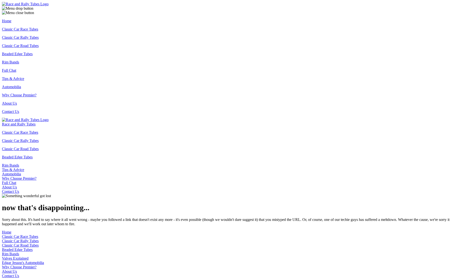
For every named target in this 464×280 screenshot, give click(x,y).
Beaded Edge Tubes (17, 54)
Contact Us (10, 111)
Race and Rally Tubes (19, 124)
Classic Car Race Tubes (20, 29)
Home (6, 21)
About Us (9, 103)
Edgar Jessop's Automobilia (23, 263)
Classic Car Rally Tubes (20, 37)
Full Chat (9, 70)
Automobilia (11, 87)
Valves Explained (15, 258)
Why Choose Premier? (19, 95)
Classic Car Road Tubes (20, 46)
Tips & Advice (13, 79)
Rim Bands (10, 62)
